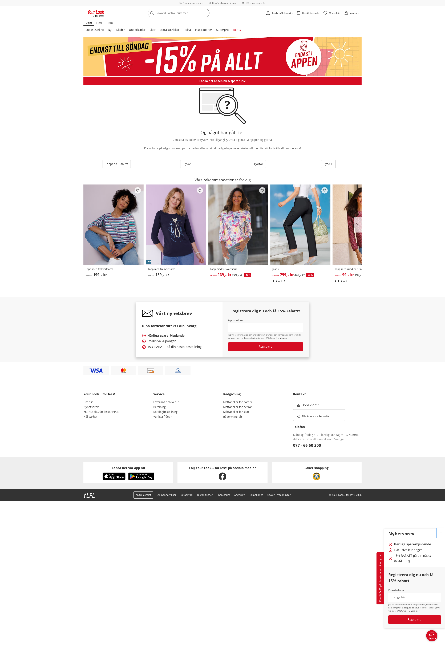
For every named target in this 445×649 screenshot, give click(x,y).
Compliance (256, 495)
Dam (89, 23)
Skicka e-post (310, 406)
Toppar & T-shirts (116, 164)
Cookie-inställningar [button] (279, 495)
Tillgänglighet (205, 495)
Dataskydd (186, 495)
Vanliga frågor (162, 417)
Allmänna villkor (166, 495)
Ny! (110, 30)
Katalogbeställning (165, 412)
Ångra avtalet (143, 495)
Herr (99, 23)
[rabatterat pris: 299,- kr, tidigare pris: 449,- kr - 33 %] (300, 224)
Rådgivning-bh (232, 417)
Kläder (120, 30)
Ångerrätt (239, 495)
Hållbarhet (90, 417)
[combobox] (186, 13)
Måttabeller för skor (236, 412)
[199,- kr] (113, 224)
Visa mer (415, 610)
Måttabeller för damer (237, 402)
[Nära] (441, 533)
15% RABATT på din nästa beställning (380, 580)
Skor (153, 30)
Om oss (88, 402)
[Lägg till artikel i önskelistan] (138, 190)
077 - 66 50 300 (307, 445)
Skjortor (258, 164)
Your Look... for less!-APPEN (101, 412)
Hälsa (187, 30)
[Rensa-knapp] (205, 13)
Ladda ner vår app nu (128, 468)
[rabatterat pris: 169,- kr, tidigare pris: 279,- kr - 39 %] (238, 224)
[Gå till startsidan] (96, 13)
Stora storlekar (169, 30)
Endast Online (95, 30)
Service (159, 394)
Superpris (222, 30)
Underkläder (137, 30)
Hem (110, 23)
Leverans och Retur (166, 402)
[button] (358, 225)
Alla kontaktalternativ (315, 416)
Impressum (223, 495)
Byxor (187, 164)
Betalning (159, 407)
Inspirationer (203, 30)
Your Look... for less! (99, 394)
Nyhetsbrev (91, 407)
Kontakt (299, 394)
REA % (237, 30)
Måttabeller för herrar (237, 407)
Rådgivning (232, 394)
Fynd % (328, 164)
